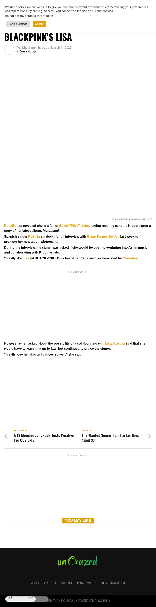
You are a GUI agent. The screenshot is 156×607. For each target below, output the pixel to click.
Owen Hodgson (30, 51)
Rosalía (10, 225)
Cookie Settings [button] (18, 23)
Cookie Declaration (113, 583)
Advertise (50, 583)
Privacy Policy (86, 583)
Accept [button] (39, 23)
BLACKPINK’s (70, 225)
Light (10, 597)
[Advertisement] (78, 302)
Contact (66, 583)
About (35, 583)
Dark (30, 597)
